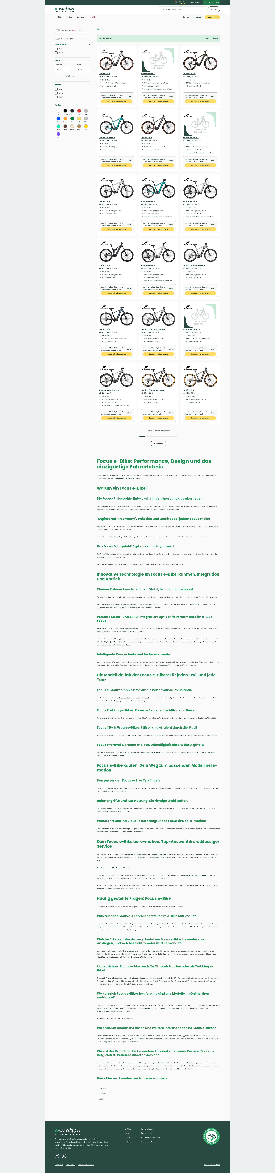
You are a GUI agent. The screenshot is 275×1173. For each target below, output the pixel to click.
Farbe (58, 105)
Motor (58, 84)
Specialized (103, 1088)
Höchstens (78, 65)
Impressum (59, 1165)
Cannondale (103, 1094)
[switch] (58, 30)
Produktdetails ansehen (116, 101)
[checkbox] (56, 49)
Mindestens (59, 65)
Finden (213, 9)
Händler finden (212, 17)
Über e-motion (146, 1133)
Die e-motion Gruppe (149, 1142)
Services (186, 17)
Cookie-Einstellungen (86, 1165)
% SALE (92, 17)
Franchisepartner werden (150, 1137)
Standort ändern (211, 38)
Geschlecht (61, 44)
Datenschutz (70, 1165)
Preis (57, 60)
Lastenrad (81, 17)
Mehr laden (158, 443)
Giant (101, 1099)
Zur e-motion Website (212, 1165)
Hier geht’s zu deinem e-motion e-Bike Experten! (115, 1018)
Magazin (198, 17)
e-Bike (59, 17)
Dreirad (69, 17)
